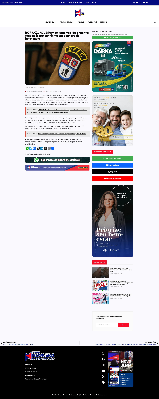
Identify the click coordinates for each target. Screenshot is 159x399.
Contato (28, 364)
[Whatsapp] (134, 2)
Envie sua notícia (30, 368)
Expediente (30, 375)
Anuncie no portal (31, 371)
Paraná (38, 154)
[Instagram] (140, 2)
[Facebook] (137, 2)
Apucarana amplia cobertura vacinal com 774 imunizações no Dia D (121, 269)
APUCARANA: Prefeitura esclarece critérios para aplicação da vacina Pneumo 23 (121, 282)
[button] (154, 22)
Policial (81, 22)
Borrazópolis (33, 154)
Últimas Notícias (66, 22)
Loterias (103, 22)
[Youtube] (143, 2)
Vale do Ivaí (92, 22)
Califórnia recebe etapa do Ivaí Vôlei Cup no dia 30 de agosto (120, 295)
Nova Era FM (49, 22)
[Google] (147, 2)
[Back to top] (154, 391)
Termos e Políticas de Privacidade (36, 379)
